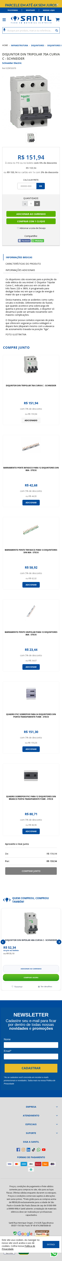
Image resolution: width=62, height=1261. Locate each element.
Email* (7, 1051)
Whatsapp (30, 10)
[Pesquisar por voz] (4, 29)
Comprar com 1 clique (31, 221)
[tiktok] (33, 1149)
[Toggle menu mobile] (6, 19)
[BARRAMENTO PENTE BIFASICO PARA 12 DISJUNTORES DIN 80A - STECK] (31, 450)
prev (3, 942)
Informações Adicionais (20, 270)
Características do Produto (23, 263)
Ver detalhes (46, 986)
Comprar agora (31, 977)
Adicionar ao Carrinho (31, 214)
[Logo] (31, 19)
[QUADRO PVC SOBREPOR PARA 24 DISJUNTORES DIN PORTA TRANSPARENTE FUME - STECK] (31, 697)
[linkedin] (28, 1149)
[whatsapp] (38, 1149)
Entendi (51, 1244)
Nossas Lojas (49, 10)
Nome (7, 1039)
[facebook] (18, 1149)
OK (40, 186)
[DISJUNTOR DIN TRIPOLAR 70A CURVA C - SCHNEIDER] (31, 368)
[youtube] (43, 1149)
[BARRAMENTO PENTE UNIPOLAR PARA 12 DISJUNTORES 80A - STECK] (31, 615)
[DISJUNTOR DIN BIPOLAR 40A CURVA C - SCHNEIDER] (31, 923)
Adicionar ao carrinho (31, 969)
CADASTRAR (31, 1068)
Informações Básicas (19, 257)
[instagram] (23, 1149)
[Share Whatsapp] (37, 241)
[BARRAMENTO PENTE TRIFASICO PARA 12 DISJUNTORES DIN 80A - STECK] (31, 532)
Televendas (12, 10)
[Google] (23, 1234)
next (59, 942)
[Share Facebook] (24, 241)
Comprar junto (31, 871)
